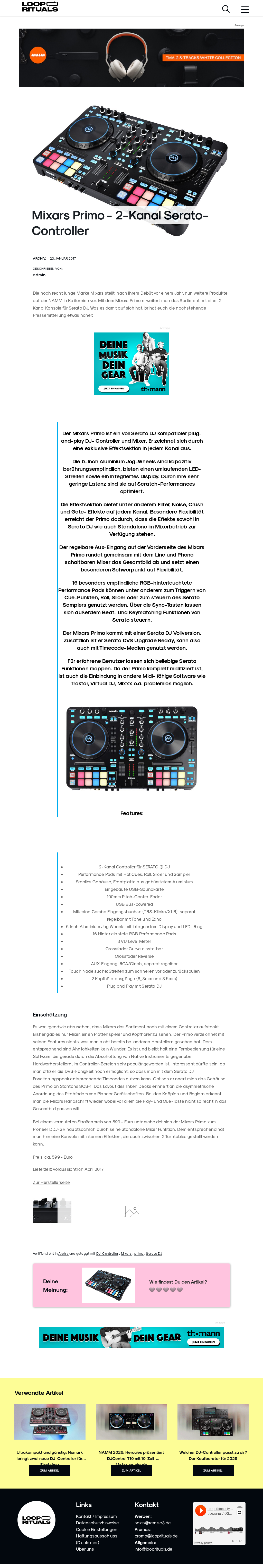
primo (139, 1253)
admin (39, 274)
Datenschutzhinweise (97, 1522)
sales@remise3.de (153, 1522)
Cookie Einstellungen (96, 1529)
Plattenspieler (108, 1034)
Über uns (85, 1548)
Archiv (63, 1253)
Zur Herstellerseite (51, 1182)
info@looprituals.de (153, 1548)
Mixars (126, 1253)
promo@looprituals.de (156, 1535)
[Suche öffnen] (226, 9)
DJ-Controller (107, 1253)
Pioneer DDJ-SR (49, 1129)
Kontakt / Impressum (96, 1516)
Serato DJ (154, 1253)
